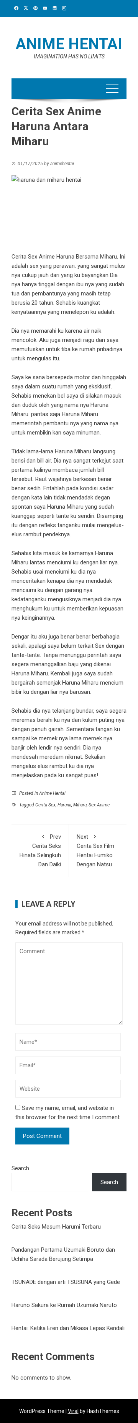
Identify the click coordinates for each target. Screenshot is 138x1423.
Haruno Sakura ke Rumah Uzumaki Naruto (64, 1305)
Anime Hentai (52, 793)
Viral (73, 1411)
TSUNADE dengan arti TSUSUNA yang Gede (66, 1282)
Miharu (80, 805)
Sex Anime (99, 805)
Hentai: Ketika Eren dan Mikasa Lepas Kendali (68, 1328)
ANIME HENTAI (69, 44)
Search (20, 1168)
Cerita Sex (45, 805)
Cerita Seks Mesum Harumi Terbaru (56, 1226)
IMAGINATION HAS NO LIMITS (69, 56)
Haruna (64, 805)
